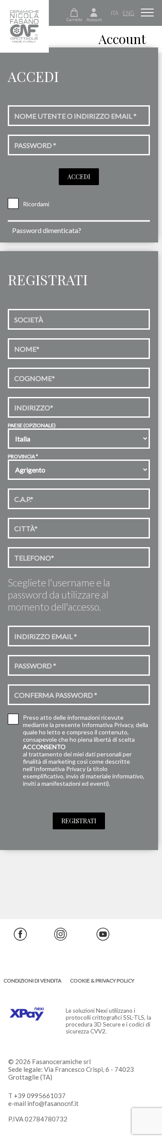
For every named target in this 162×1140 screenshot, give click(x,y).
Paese (32, 425)
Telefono (34, 558)
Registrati (78, 821)
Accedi (78, 177)
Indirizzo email (45, 636)
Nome (26, 349)
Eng (128, 12)
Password (35, 145)
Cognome (34, 378)
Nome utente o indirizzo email (75, 116)
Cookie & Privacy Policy (102, 980)
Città (26, 528)
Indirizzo (33, 407)
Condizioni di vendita (32, 980)
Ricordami (36, 204)
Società (28, 319)
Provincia (23, 456)
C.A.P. (23, 499)
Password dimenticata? (46, 230)
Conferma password (55, 695)
